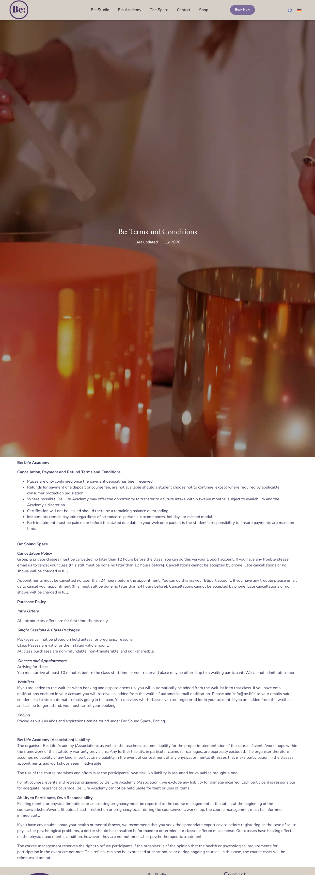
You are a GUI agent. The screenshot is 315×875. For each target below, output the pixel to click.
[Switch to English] (290, 10)
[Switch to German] (299, 10)
